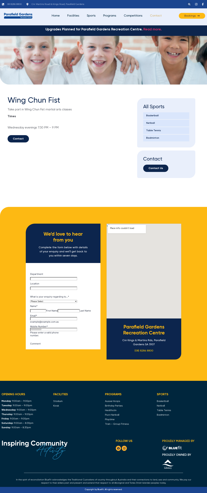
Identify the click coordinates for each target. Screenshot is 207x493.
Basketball (152, 115)
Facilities (73, 15)
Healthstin (111, 410)
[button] (189, 4)
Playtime (110, 419)
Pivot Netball (112, 415)
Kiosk (56, 406)
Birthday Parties (114, 406)
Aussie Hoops (112, 401)
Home (56, 15)
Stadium (58, 401)
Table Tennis (153, 130)
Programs (109, 15)
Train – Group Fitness (117, 424)
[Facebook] (118, 448)
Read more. (152, 29)
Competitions (133, 15)
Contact (156, 15)
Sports (91, 15)
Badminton (152, 138)
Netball (150, 123)
